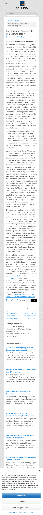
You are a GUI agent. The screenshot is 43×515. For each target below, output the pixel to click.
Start (10, 20)
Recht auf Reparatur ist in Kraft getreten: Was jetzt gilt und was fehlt (20, 414)
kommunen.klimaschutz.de (24, 294)
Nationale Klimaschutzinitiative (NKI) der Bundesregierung (21, 275)
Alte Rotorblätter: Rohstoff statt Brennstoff (18, 392)
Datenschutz (13, 512)
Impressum (30, 512)
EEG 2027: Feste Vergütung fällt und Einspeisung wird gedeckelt (19, 349)
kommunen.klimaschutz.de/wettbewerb (20, 297)
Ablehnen (21, 501)
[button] (40, 471)
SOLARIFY (22, 8)
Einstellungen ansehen (21, 507)
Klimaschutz (9, 302)
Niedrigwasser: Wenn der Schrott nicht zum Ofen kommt (21, 371)
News (17, 20)
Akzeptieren (21, 495)
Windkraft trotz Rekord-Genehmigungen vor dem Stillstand (21, 458)
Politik (14, 300)
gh (23, 37)
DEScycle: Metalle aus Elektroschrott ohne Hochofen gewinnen (20, 436)
